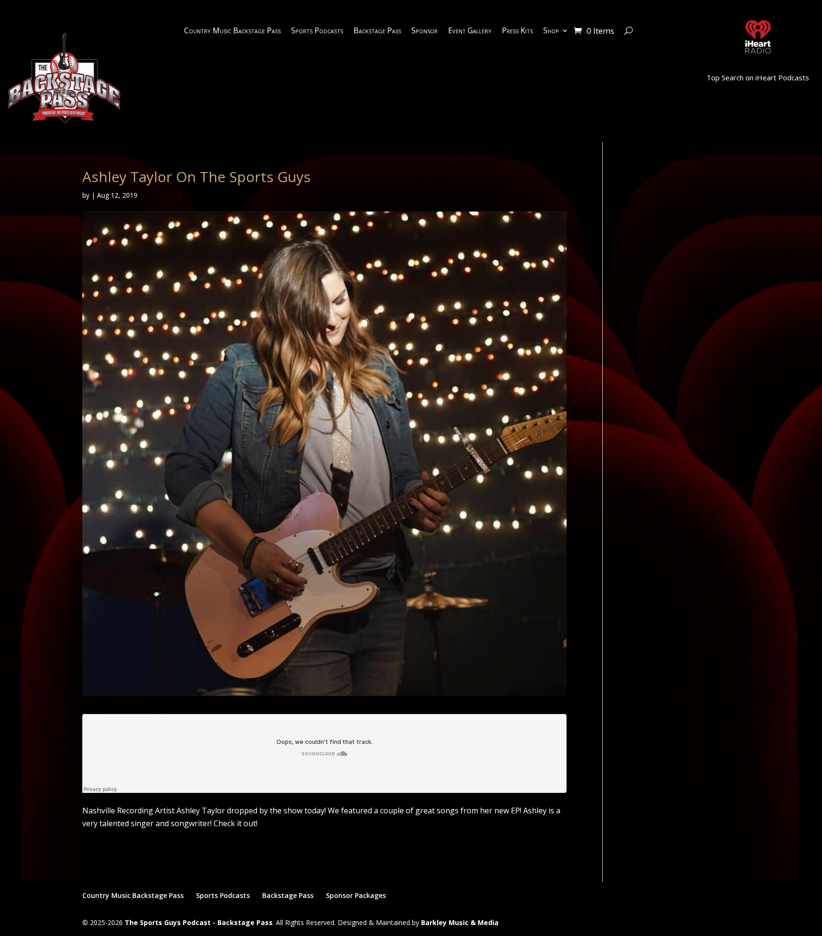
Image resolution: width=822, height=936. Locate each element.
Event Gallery (469, 31)
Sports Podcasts (317, 31)
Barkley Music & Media (460, 922)
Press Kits (517, 31)
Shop (551, 31)
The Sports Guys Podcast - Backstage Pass (199, 922)
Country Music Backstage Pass (232, 31)
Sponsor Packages (356, 895)
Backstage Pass (377, 31)
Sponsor (424, 31)
